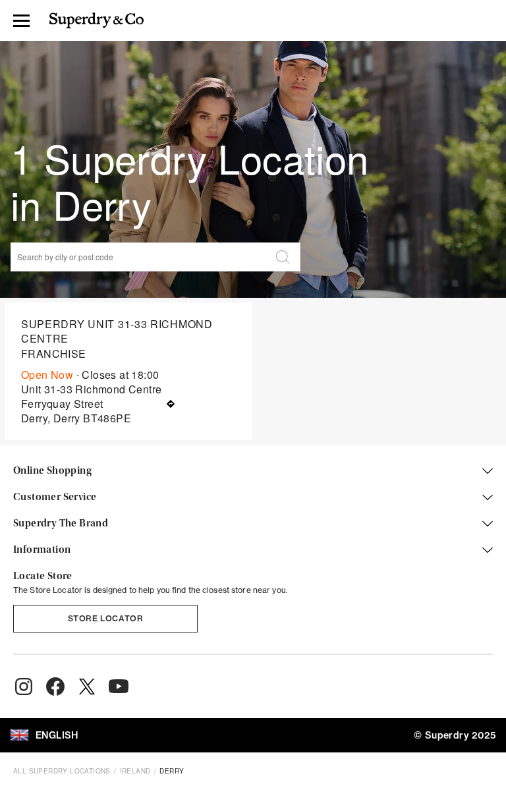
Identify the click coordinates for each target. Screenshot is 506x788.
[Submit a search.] (283, 257)
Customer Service (54, 497)
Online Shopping (52, 471)
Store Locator (106, 618)
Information (41, 550)
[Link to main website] (96, 20)
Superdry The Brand (60, 524)
